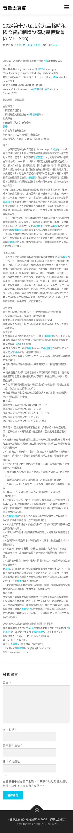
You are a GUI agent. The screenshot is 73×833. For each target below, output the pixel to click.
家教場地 (36, 89)
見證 (45, 61)
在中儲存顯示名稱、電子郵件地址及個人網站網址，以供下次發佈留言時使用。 (35, 783)
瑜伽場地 (49, 336)
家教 (47, 89)
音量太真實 (14, 7)
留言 (7, 682)
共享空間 (31, 177)
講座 (55, 77)
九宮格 (13, 352)
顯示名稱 (10, 729)
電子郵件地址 (12, 745)
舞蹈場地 (38, 632)
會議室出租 (12, 516)
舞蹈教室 (7, 201)
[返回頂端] (36, 810)
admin (53, 45)
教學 (5, 126)
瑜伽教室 (34, 114)
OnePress (51, 824)
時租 (19, 344)
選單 (65, 7)
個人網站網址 (11, 761)
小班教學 (38, 69)
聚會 (19, 581)
